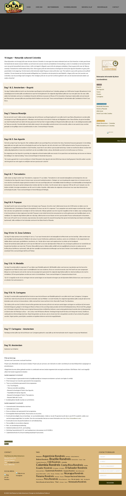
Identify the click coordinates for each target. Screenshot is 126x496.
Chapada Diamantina (41, 462)
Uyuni (65, 482)
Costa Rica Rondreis (72, 465)
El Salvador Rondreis (76, 468)
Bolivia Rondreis (42, 459)
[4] (107, 223)
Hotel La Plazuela (102, 109)
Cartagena (100, 96)
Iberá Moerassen (80, 471)
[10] (107, 344)
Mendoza (57, 473)
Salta (82, 479)
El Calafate (55, 468)
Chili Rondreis (54, 462)
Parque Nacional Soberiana (74, 476)
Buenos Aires (75, 459)
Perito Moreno (39, 479)
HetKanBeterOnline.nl (43, 493)
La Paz (48, 473)
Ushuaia (61, 482)
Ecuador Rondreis (44, 468)
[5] (107, 244)
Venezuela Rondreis (77, 482)
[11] (107, 364)
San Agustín (87, 479)
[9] (107, 324)
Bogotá (99, 87)
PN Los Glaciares (63, 479)
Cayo (84, 459)
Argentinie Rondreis (54, 456)
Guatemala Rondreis (54, 471)
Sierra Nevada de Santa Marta (45, 482)
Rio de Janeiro (75, 479)
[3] (107, 201)
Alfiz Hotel (100, 111)
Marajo (52, 473)
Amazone (39, 456)
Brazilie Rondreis (60, 459)
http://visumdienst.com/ (73, 418)
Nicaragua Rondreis (73, 473)
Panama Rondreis (45, 476)
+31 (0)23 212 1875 (13, 462)
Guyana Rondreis (69, 471)
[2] (107, 179)
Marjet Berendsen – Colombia (106, 123)
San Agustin (100, 89)
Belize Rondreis (75, 456)
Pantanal (57, 476)
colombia (64, 462)
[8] (107, 305)
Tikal (57, 482)
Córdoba (86, 465)
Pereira (99, 94)
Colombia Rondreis (48, 465)
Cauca (98, 92)
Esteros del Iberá (40, 471)
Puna (69, 479)
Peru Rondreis (51, 479)
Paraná (62, 476)
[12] (107, 383)
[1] (107, 157)
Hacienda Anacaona (103, 106)
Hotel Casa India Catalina (104, 113)
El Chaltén (61, 468)
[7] (107, 284)
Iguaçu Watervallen (41, 473)
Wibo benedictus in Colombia (105, 125)
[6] (107, 264)
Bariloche (68, 456)
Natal (62, 473)
